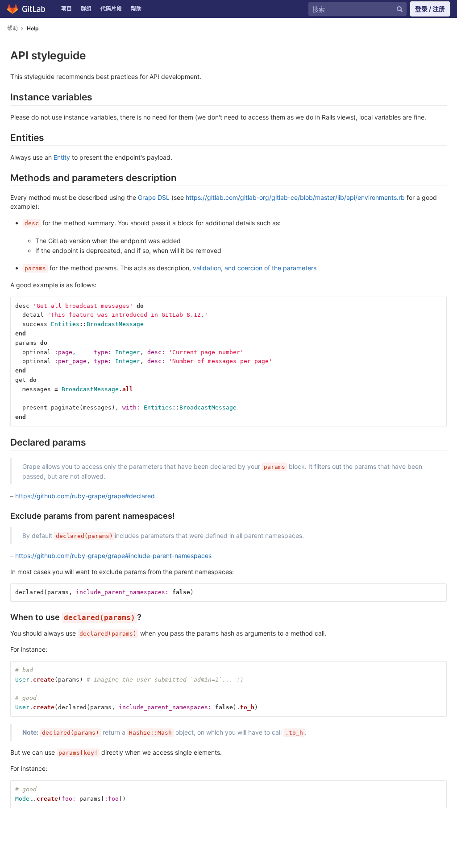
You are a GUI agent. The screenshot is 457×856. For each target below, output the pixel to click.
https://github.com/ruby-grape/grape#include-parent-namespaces (113, 555)
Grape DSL (154, 197)
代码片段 (111, 8)
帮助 (136, 8)
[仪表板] (28, 9)
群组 (86, 8)
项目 (66, 8)
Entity (62, 157)
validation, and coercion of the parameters (254, 268)
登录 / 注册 (430, 8)
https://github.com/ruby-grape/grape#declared (85, 496)
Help (33, 28)
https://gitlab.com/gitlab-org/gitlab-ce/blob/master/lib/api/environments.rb (295, 197)
